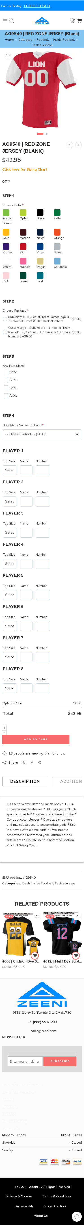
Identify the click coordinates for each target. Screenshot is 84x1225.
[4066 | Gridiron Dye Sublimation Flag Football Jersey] (21, 934)
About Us (41, 1215)
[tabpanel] (42, 90)
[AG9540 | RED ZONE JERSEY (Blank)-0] (42, 89)
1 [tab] (40, 137)
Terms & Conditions (57, 1196)
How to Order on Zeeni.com (22, 1084)
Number (41, 461)
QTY (6, 181)
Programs (9, 1106)
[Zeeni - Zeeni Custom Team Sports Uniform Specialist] (42, 20)
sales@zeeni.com (43, 1031)
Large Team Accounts (18, 1092)
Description (25, 781)
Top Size (9, 461)
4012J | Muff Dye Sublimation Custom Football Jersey (62, 961)
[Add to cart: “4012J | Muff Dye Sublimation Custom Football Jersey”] (76, 956)
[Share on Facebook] (32, 762)
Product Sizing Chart (22, 845)
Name (24, 461)
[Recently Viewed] (77, 1217)
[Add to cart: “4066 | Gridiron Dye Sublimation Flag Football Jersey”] (35, 956)
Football (43, 39)
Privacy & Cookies (19, 1196)
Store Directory (55, 1206)
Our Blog (8, 1114)
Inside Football (64, 39)
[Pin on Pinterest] (40, 762)
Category (25, 39)
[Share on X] (24, 762)
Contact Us (10, 1128)
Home (9, 39)
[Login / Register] (72, 20)
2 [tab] (46, 137)
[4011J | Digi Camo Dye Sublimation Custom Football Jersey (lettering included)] (78, 145)
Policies (7, 1099)
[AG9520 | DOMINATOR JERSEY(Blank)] (70, 145)
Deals (26, 883)
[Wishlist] (8, 55)
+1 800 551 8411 (37, 6)
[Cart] (79, 20)
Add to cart (36, 739)
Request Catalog (14, 1121)
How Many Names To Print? (23, 425)
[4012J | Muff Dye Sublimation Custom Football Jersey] (62, 934)
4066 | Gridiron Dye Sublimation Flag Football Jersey (21, 961)
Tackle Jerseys (42, 45)
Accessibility (25, 1206)
